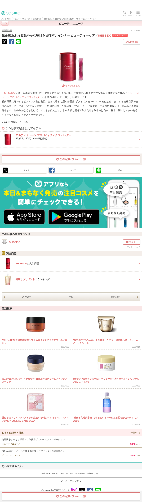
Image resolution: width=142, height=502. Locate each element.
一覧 (71, 296)
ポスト (26, 170)
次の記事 (26, 296)
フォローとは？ (133, 247)
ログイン (131, 13)
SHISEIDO (104, 35)
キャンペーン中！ (120, 35)
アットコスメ (6, 19)
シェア (73, 170)
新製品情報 (37, 19)
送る (120, 170)
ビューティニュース (22, 19)
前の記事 (115, 296)
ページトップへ (73, 481)
